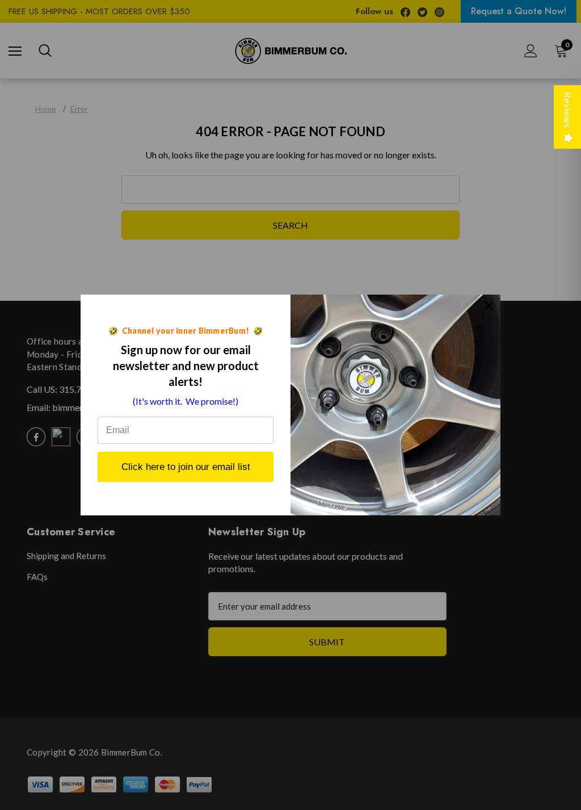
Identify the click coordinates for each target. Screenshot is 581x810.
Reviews (567, 110)
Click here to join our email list (185, 466)
